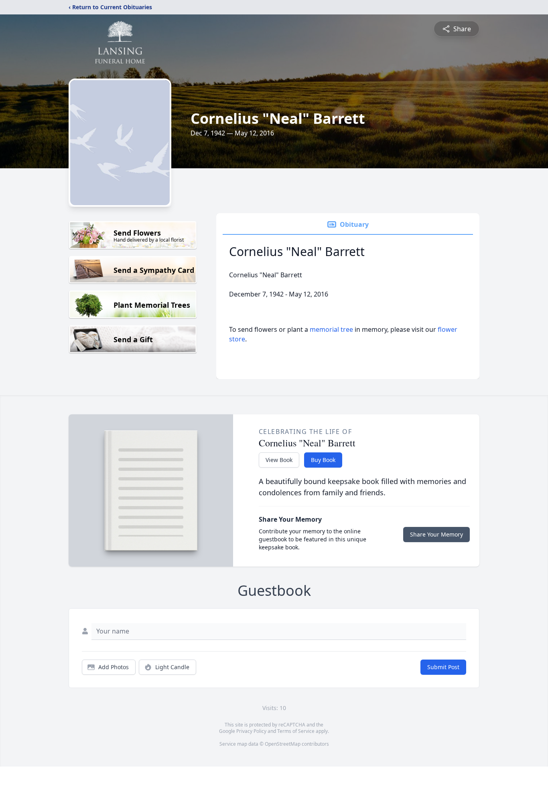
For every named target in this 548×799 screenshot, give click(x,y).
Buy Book (323, 460)
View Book (279, 460)
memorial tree (331, 329)
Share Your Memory (436, 534)
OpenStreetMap (282, 743)
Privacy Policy (251, 731)
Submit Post (443, 667)
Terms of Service (296, 731)
